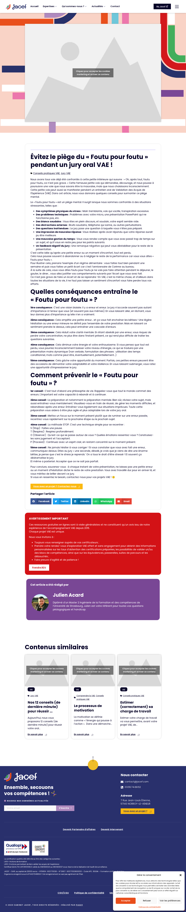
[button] (180, 875)
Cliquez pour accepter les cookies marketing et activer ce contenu (93, 73)
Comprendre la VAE (86, 695)
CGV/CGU (63, 892)
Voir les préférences (170, 900)
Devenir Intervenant (112, 829)
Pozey (79, 905)
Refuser (147, 900)
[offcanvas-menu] (177, 6)
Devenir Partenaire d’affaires (79, 829)
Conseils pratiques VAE (46, 173)
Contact (115, 6)
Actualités (97, 6)
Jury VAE (65, 173)
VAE (31, 689)
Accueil (34, 6)
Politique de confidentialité (150, 907)
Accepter (125, 900)
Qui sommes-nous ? (73, 6)
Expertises (48, 6)
